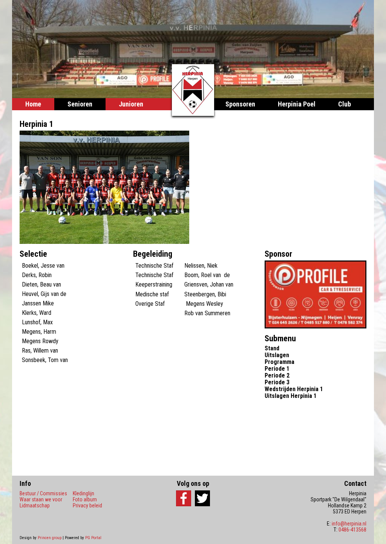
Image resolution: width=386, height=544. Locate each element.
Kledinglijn (83, 493)
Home (33, 104)
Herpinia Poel (297, 104)
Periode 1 (277, 368)
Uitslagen (277, 355)
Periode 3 (277, 382)
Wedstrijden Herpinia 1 (294, 389)
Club (344, 104)
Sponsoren (240, 104)
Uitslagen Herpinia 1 (291, 395)
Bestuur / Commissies (43, 493)
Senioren (79, 104)
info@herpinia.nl (349, 524)
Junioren (131, 104)
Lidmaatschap (35, 505)
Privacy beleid (87, 505)
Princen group (49, 537)
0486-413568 (352, 530)
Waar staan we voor (41, 499)
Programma (279, 361)
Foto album (85, 499)
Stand (272, 348)
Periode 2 (277, 375)
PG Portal (93, 537)
